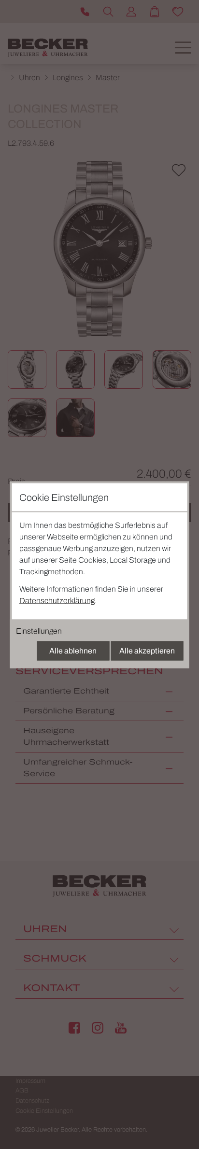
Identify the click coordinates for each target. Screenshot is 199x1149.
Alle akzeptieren (147, 650)
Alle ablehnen (73, 650)
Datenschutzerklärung (57, 600)
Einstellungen (39, 630)
